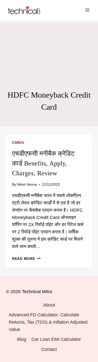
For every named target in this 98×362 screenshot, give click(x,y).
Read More (26, 259)
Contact (49, 349)
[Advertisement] (49, 48)
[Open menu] (87, 10)
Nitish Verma (27, 184)
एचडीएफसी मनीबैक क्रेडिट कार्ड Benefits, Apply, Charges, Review (43, 163)
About (49, 305)
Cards (18, 143)
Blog (21, 339)
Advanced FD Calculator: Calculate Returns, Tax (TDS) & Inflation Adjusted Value (48, 322)
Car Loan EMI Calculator (56, 339)
